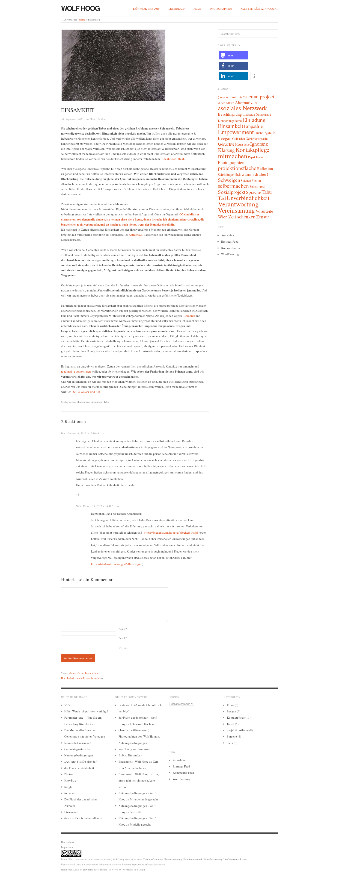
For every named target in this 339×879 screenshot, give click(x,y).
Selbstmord (257, 186)
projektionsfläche (237, 168)
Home (82, 19)
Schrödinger (226, 174)
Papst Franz (255, 157)
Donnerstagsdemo (230, 120)
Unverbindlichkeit (247, 198)
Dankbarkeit (249, 114)
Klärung (226, 149)
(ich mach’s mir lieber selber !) (84, 673)
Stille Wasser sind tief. (87, 392)
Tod (222, 197)
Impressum (67, 847)
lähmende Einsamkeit (77, 743)
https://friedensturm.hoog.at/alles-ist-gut (116, 564)
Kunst (230, 724)
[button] (233, 55)
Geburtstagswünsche (77, 749)
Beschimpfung (230, 114)
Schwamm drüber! (251, 174)
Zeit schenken (242, 216)
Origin (142, 869)
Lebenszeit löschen (142, 724)
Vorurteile (264, 211)
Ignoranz (259, 144)
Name (123, 628)
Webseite (123, 648)
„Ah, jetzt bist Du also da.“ (81, 761)
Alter (221, 103)
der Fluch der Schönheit (79, 768)
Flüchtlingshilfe (264, 133)
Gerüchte (226, 144)
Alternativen (246, 102)
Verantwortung (238, 203)
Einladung (253, 119)
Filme (197, 8)
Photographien (221, 8)
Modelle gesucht (140, 824)
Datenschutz (67, 842)
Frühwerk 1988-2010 (146, 8)
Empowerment (236, 132)
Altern (230, 103)
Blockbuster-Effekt (172, 159)
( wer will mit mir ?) (232, 97)
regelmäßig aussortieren (76, 371)
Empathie (253, 126)
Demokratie (263, 114)
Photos (68, 774)
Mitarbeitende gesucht (144, 799)
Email (123, 638)
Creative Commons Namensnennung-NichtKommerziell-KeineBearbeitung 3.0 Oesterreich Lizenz (195, 859)
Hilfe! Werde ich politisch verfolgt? (86, 711)
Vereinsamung (236, 210)
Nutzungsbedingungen (78, 755)
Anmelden (227, 235)
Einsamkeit (96, 401)
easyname (88, 869)
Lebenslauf (177, 8)
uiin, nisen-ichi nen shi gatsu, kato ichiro (139, 780)
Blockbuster (83, 401)
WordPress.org (230, 254)
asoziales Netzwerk (242, 108)
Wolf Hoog (80, 8)
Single (68, 787)
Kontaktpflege (252, 149)
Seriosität (136, 812)
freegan (225, 138)
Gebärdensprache (257, 138)
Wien (223, 217)
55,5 (67, 705)
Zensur (262, 217)
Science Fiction (251, 180)
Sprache (253, 192)
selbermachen (233, 185)
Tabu (103, 119)
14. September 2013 (72, 119)
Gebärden (238, 138)
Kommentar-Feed (231, 248)
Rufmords (189, 316)
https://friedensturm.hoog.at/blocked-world (171, 532)
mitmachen (232, 155)
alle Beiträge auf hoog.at (259, 8)
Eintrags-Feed (229, 241)
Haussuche (242, 144)
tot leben (69, 793)
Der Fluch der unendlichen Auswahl (80, 678)
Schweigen (229, 179)
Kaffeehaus (136, 234)
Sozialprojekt (231, 191)
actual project (260, 96)
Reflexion (265, 168)
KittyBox (70, 780)
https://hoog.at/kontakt (144, 864)
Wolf (92, 119)
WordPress (127, 869)
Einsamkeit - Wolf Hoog (134, 761)
